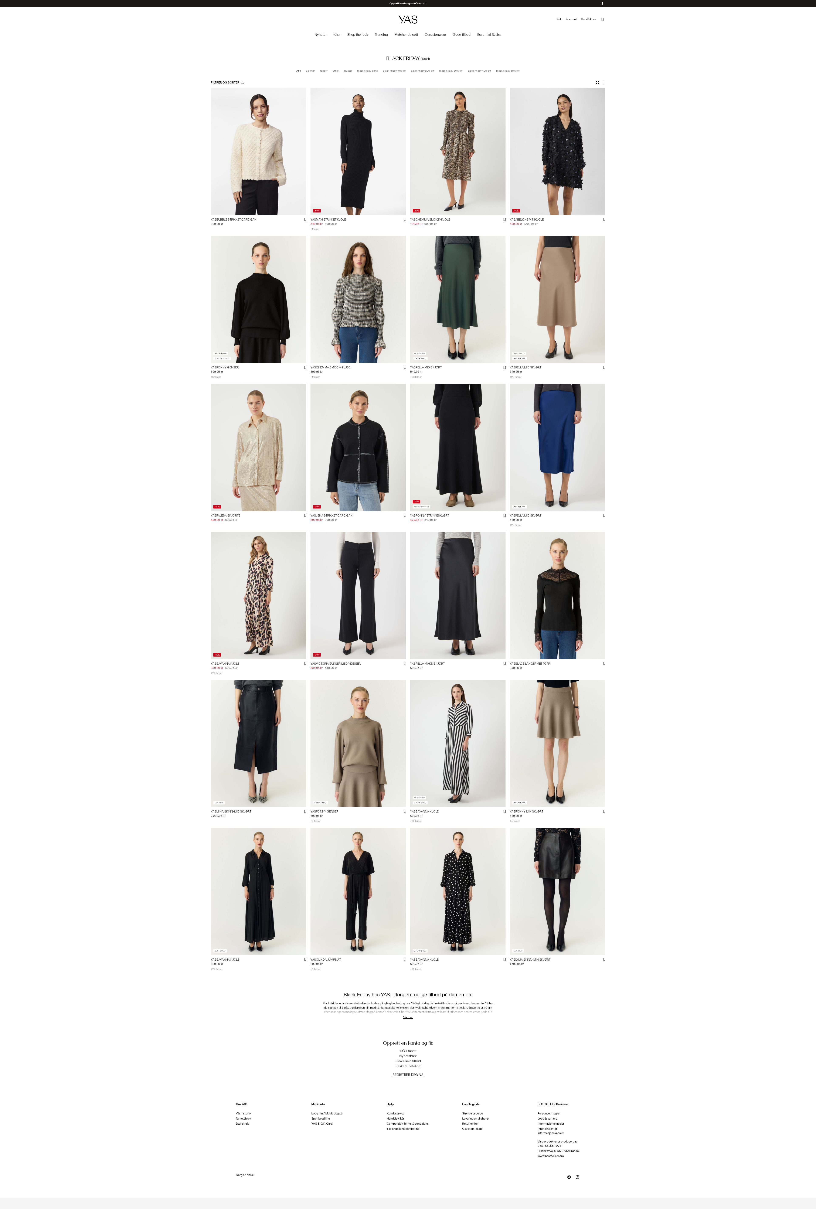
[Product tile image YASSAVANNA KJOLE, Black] (458, 743)
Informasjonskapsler (551, 1123)
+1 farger (315, 229)
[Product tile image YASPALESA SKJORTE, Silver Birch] (258, 447)
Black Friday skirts (367, 70)
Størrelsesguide (472, 1113)
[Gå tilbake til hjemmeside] (408, 19)
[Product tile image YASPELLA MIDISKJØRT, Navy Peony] (557, 447)
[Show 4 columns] (597, 82)
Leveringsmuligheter (475, 1118)
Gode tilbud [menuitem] (461, 35)
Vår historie (243, 1113)
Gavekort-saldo (472, 1129)
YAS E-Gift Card (322, 1123)
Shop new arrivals (408, 3)
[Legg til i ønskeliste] (305, 219)
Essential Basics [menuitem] (489, 35)
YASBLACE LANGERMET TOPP (530, 663)
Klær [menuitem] (336, 35)
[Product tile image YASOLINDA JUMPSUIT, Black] (358, 891)
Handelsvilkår (395, 1118)
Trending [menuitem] (381, 35)
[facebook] (569, 1177)
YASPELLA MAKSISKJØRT (427, 663)
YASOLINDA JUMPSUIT (325, 959)
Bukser (348, 70)
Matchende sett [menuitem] (406, 35)
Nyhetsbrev (243, 1118)
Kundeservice (395, 1113)
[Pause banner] (601, 3)
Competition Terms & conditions (408, 1123)
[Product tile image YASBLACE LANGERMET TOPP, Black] (557, 595)
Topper (323, 70)
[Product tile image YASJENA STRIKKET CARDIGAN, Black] (358, 447)
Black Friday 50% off (508, 70)
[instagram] (577, 1177)
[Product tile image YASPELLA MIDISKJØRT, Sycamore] (458, 299)
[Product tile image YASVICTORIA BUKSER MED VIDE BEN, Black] (358, 595)
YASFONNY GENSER (225, 367)
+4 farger (515, 821)
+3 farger (315, 969)
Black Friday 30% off (451, 70)
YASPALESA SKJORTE (225, 515)
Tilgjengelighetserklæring (403, 1129)
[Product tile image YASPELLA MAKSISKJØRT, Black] (458, 595)
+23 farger (416, 376)
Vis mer (408, 1017)
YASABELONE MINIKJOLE (527, 219)
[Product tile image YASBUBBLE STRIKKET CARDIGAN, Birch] (258, 151)
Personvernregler (549, 1113)
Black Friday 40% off (479, 70)
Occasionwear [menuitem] (435, 35)
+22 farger (216, 673)
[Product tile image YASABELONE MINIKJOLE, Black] (557, 151)
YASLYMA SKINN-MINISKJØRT (530, 959)
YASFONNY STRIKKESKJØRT (429, 515)
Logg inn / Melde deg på (327, 1113)
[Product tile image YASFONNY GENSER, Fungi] (358, 743)
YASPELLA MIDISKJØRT (426, 367)
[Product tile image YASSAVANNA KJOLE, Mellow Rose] (258, 595)
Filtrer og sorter (225, 82)
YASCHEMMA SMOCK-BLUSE (330, 367)
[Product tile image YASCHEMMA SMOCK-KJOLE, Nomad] (458, 151)
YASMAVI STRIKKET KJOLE (328, 219)
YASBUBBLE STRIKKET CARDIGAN (233, 219)
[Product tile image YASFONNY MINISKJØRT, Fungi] (557, 743)
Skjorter (310, 70)
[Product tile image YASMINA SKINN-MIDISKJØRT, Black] (258, 743)
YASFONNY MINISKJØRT (526, 811)
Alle (298, 70)
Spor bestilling (320, 1118)
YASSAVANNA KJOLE (225, 663)
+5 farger (216, 376)
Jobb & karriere (547, 1118)
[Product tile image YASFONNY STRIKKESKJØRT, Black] (458, 447)
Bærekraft (242, 1123)
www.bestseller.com (551, 1156)
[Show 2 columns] (603, 82)
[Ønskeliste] (602, 19)
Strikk (336, 70)
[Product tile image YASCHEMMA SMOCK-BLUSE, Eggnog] (358, 299)
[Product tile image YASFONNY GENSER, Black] (258, 299)
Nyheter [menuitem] (320, 35)
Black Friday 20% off (422, 70)
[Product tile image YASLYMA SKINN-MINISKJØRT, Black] (557, 891)
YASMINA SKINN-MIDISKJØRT (231, 811)
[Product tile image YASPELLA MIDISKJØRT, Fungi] (557, 299)
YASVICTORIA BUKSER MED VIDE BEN (335, 663)
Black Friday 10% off (394, 70)
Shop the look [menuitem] (357, 35)
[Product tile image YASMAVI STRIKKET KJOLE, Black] (358, 151)
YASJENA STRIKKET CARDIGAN (331, 515)
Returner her (470, 1123)
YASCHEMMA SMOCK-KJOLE (430, 219)
